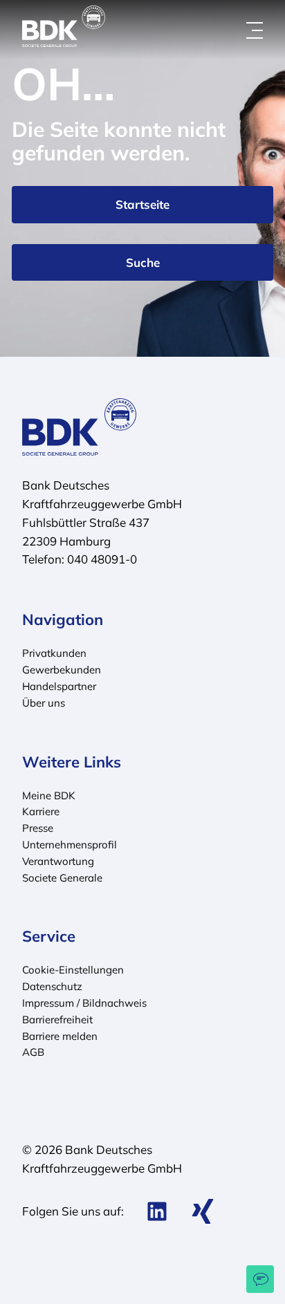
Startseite (142, 204)
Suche (143, 262)
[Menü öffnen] (254, 30)
